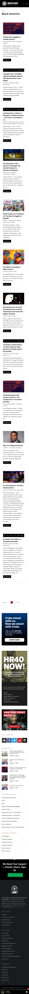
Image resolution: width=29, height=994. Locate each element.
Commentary (5, 974)
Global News (5, 972)
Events (3, 800)
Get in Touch (5, 933)
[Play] (5, 70)
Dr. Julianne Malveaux (7, 839)
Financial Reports (6, 925)
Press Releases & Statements (9, 797)
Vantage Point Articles (7, 953)
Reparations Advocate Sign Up (11, 702)
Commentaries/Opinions (9, 174)
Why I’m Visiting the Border (13, 445)
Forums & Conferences (9, 698)
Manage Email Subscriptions (9, 943)
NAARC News (7, 700)
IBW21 (6, 82)
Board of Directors (6, 919)
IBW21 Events (5, 969)
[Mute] (18, 70)
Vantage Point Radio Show (8, 951)
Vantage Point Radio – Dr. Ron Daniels (11, 815)
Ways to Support (15, 875)
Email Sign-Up (5, 940)
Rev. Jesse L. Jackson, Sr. (11, 172)
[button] (26, 3)
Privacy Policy (5, 959)
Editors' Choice (12, 271)
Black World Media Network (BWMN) (11, 806)
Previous (5, 602)
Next (18, 602)
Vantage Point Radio (14, 82)
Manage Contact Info (7, 946)
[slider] (21, 70)
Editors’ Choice (5, 977)
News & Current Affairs (9, 222)
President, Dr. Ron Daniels (8, 917)
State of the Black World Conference (10, 818)
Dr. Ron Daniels (5, 836)
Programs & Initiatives (7, 922)
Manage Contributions (7, 938)
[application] (13, 70)
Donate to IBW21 (6, 935)
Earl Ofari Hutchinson (7, 845)
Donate (6, 692)
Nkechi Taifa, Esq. (6, 851)
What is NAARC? (8, 694)
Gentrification (12, 122)
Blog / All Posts (5, 980)
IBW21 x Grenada (6, 809)
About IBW (4, 914)
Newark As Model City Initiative (9, 821)
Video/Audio (6, 84)
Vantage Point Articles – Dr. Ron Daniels (11, 812)
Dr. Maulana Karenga (10, 41)
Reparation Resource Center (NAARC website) (13, 827)
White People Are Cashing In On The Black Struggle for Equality (13, 216)
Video (3, 803)
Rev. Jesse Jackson (6, 848)
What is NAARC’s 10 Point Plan (11, 696)
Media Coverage (13, 490)
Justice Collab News (6, 824)
